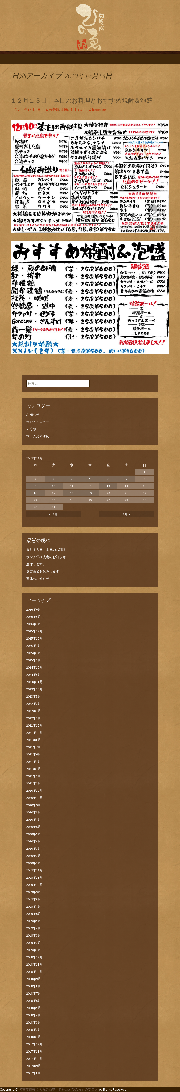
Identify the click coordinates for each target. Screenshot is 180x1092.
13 (108, 486)
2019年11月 (34, 877)
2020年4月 (33, 841)
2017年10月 (34, 1058)
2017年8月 (33, 1073)
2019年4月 (33, 928)
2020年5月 (33, 834)
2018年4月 (33, 1015)
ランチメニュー (37, 422)
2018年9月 (33, 979)
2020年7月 (33, 819)
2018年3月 (33, 1022)
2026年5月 (33, 617)
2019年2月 (33, 943)
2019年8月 (33, 899)
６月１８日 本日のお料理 (46, 550)
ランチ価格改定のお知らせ (46, 557)
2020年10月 (34, 798)
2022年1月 (33, 718)
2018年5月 (33, 1008)
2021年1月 (33, 783)
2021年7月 (33, 747)
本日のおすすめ (72, 109)
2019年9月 (33, 892)
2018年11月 (34, 964)
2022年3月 (33, 704)
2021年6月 (33, 754)
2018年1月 (33, 1037)
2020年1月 (33, 863)
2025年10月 (34, 638)
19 (90, 493)
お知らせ (32, 414)
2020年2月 (33, 856)
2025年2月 (33, 660)
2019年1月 (33, 950)
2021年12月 (34, 725)
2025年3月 (33, 653)
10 (53, 486)
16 (35, 493)
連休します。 (36, 564)
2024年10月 (34, 667)
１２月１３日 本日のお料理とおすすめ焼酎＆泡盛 (81, 100)
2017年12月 (34, 1044)
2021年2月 (33, 776)
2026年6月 (33, 609)
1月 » (126, 514)
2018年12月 (34, 957)
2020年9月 (33, 805)
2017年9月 (33, 1066)
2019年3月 (33, 935)
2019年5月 (33, 921)
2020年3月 (33, 848)
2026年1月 (33, 624)
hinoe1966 (99, 109)
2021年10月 (34, 732)
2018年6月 (33, 1001)
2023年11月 (34, 682)
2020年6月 (33, 827)
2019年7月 (33, 906)
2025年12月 (34, 631)
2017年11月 (34, 1051)
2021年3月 (33, 769)
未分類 (54, 109)
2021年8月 (33, 740)
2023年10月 (34, 689)
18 (71, 493)
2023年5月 (33, 696)
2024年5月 (33, 675)
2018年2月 (33, 1030)
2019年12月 (34, 870)
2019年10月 (34, 885)
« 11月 (53, 514)
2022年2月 (33, 711)
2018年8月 (33, 986)
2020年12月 (34, 790)
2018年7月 (33, 993)
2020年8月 (33, 812)
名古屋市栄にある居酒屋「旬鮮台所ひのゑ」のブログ (58, 1089)
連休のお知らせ (37, 578)
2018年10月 (34, 972)
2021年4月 (33, 761)
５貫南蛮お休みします (42, 571)
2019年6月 (33, 914)
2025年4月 (33, 646)
